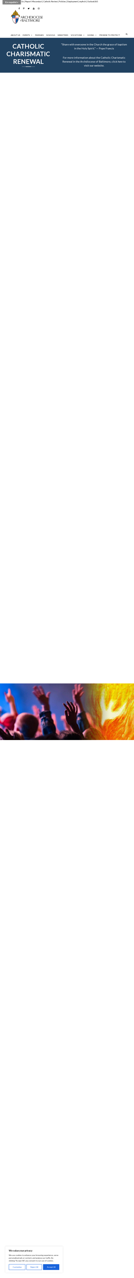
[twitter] (29, 8)
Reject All (34, 1267)
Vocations (76, 35)
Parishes (39, 35)
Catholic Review (50, 1)
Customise (17, 1267)
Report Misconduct (33, 1)
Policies (62, 1)
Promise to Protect (109, 35)
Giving (90, 35)
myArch (82, 1)
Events (26, 35)
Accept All (51, 1267)
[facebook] (19, 8)
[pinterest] (23, 8)
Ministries (63, 35)
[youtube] (34, 8)
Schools (50, 35)
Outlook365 (92, 1)
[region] (34, 1259)
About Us (15, 35)
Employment (72, 1)
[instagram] (39, 8)
